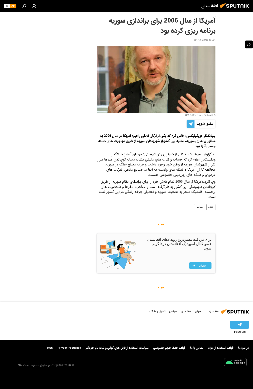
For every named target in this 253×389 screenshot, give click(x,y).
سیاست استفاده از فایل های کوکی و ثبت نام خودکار (117, 348)
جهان (211, 207)
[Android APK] (235, 363)
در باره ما (243, 348)
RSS (50, 348)
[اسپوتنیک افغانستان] (235, 10)
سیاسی (199, 207)
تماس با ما (196, 348)
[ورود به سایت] (34, 6)
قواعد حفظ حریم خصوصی (169, 348)
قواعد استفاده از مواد (220, 348)
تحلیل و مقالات (157, 311)
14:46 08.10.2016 (204, 40)
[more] (249, 44)
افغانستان (186, 311)
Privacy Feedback (69, 348)
